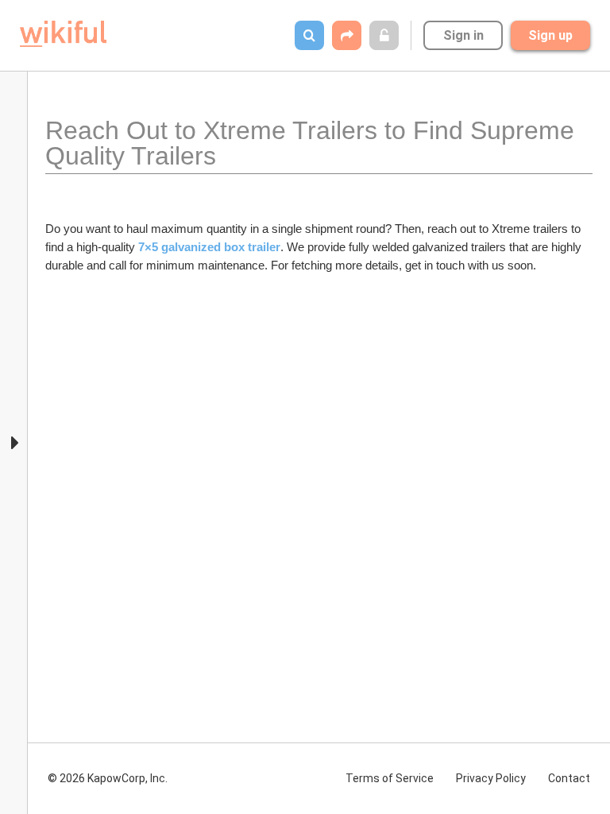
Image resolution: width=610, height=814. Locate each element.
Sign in (463, 35)
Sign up (550, 35)
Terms (390, 778)
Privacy (491, 778)
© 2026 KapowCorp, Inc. (108, 778)
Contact (569, 778)
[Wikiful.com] (63, 34)
